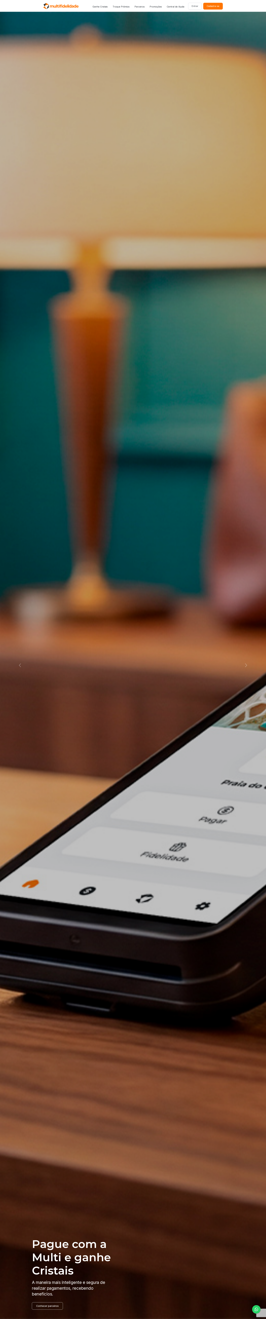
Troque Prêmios (121, 6)
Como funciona (45, 1305)
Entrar (195, 6)
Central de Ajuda (175, 6)
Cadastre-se (213, 6)
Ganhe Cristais (100, 6)
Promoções (156, 6)
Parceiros (140, 6)
